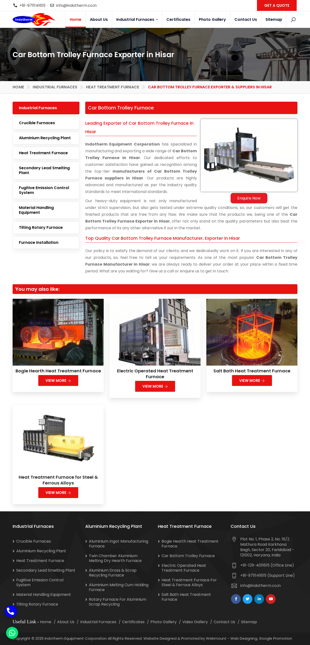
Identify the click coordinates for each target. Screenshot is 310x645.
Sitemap (273, 19)
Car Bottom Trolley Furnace (188, 556)
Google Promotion (275, 638)
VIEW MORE (56, 380)
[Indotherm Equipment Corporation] (34, 19)
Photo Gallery (212, 19)
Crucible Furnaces (37, 123)
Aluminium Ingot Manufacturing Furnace (118, 543)
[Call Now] (11, 608)
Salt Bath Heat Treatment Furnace (251, 371)
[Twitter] (247, 599)
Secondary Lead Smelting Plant (44, 170)
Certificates (178, 19)
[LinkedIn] (259, 599)
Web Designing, (244, 638)
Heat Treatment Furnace (112, 87)
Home (75, 19)
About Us (99, 19)
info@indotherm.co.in (76, 5)
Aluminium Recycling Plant (45, 138)
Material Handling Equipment (36, 210)
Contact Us (245, 19)
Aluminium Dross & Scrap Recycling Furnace (113, 573)
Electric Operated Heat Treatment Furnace (155, 374)
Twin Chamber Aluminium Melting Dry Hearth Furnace (115, 558)
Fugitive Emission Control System (44, 190)
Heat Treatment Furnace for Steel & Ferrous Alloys (58, 480)
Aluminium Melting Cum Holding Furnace (118, 587)
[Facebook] (236, 599)
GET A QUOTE (276, 5)
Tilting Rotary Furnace (41, 227)
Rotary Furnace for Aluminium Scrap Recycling (117, 602)
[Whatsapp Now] (12, 633)
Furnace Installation (38, 242)
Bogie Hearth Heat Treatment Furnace (58, 371)
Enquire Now (249, 198)
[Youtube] (271, 599)
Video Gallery (195, 622)
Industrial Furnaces (135, 19)
